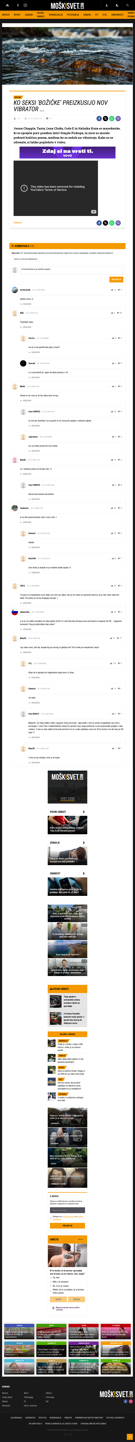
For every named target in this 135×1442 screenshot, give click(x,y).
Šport (17, 14)
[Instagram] (25, 5)
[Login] (106, 5)
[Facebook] (18, 5)
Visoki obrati (40, 14)
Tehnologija (56, 14)
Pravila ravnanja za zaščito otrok (61, 1424)
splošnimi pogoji (69, 1216)
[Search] (127, 5)
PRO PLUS (43, 1418)
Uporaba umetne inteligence (93, 1424)
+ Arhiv (80, 1239)
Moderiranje (55, 1418)
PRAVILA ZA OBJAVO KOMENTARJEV (25, 259)
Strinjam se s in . (68, 1217)
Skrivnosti (117, 14)
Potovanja (73, 14)
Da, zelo (56, 1277)
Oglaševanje (16, 1418)
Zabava (29, 14)
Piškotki (68, 1418)
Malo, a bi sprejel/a (60, 1281)
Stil (105, 14)
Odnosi (87, 14)
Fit (96, 14)
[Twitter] (105, 118)
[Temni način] (117, 5)
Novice (6, 14)
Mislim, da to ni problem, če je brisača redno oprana (68, 1291)
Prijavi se (116, 279)
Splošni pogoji (35, 1424)
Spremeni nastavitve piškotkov (89, 1418)
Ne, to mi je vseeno (61, 1286)
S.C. (18, 118)
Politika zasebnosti (115, 1418)
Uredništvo (30, 1418)
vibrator (17, 223)
